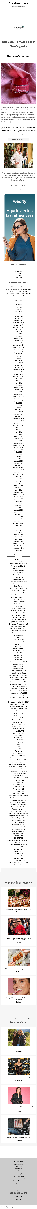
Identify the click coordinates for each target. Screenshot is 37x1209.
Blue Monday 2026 (18, 579)
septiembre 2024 (18, 352)
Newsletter (18, 1196)
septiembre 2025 (18, 327)
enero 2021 (19, 441)
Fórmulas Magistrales (18, 633)
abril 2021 (18, 434)
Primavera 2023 (18, 784)
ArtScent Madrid (18, 570)
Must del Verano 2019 (18, 651)
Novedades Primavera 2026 (18, 700)
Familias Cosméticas (18, 631)
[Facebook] (11, 1193)
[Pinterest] (18, 1193)
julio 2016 (18, 550)
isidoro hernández (9, 128)
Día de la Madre (18, 606)
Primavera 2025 (18, 789)
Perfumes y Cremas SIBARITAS (18, 773)
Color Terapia (18, 586)
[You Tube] (25, 1193)
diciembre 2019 (18, 468)
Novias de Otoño (18, 722)
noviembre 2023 (18, 372)
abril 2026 (18, 312)
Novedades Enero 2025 (18, 677)
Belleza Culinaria (18, 575)
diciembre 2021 (18, 419)
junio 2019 (18, 479)
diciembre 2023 (18, 370)
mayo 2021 (18, 432)
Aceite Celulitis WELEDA (9, 127)
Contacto (18, 1171)
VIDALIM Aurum (27, 131)
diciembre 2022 (18, 394)
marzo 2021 (18, 436)
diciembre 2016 (18, 541)
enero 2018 (19, 514)
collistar (17, 127)
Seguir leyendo (17, 139)
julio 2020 (18, 452)
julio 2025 (18, 329)
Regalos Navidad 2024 (18, 807)
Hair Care (18, 637)
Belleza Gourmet (18, 56)
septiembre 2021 (18, 425)
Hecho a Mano (18, 639)
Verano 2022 (18, 849)
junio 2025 (18, 332)
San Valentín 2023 (18, 829)
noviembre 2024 (18, 347)
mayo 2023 (18, 383)
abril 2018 (18, 508)
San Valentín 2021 (18, 825)
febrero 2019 (18, 488)
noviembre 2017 (18, 519)
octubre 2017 (18, 521)
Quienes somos (18, 1164)
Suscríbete (18, 1199)
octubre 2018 (18, 497)
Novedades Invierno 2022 (18, 684)
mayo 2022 (18, 407)
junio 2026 (18, 307)
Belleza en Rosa (18, 577)
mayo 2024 (18, 358)
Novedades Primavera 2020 (18, 697)
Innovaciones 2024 (18, 642)
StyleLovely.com (18, 3)
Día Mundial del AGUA (18, 619)
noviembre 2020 (18, 445)
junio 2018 (18, 503)
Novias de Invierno (18, 720)
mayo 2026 (18, 309)
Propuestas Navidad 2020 (18, 800)
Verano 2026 (18, 858)
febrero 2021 (18, 439)
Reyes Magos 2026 (18, 820)
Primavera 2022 (18, 782)
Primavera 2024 (18, 787)
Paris (18, 744)
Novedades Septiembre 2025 (18, 702)
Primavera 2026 (18, 791)
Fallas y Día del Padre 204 (18, 628)
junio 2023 (18, 381)
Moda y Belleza (18, 648)
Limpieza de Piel (18, 646)
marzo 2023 (18, 387)
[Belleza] (19, 994)
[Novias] (19, 906)
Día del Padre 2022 (18, 613)
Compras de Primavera (18, 588)
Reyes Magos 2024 (18, 818)
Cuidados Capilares (18, 602)
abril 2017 (18, 532)
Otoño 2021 (18, 738)
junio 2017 (18, 528)
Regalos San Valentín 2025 (18, 816)
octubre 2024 (18, 349)
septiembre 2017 (18, 523)
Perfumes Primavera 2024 (18, 764)
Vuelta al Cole (18, 865)
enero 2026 (19, 318)
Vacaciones (18, 269)
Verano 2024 (18, 854)
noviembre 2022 (18, 396)
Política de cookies (18, 1181)
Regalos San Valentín (18, 811)
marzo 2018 (18, 510)
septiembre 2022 (18, 401)
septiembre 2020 (18, 450)
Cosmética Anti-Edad (18, 590)
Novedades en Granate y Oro (18, 675)
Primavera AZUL (18, 793)
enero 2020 (19, 465)
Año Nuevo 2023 (18, 568)
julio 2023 (18, 378)
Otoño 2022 (18, 740)
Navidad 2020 (18, 653)
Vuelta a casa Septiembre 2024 (18, 862)
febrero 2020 (18, 463)
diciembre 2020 (18, 443)
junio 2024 (18, 356)
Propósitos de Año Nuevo (18, 798)
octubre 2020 (18, 448)
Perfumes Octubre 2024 (18, 760)
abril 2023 (18, 385)
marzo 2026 (18, 314)
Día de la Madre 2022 (18, 608)
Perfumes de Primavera (18, 758)
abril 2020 (18, 459)
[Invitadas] (19, 1134)
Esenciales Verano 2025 (18, 626)
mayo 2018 (18, 505)
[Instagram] (22, 1193)
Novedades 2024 (18, 669)
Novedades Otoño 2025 (18, 693)
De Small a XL (18, 604)
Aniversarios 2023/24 (18, 566)
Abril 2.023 (18, 559)
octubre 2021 (18, 423)
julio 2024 (18, 354)
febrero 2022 (18, 414)
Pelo (18, 746)
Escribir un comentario (18, 135)
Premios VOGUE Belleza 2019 (18, 778)
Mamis (25, 296)
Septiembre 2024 (18, 834)
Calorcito (25, 291)
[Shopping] (19, 1046)
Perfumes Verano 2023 (18, 771)
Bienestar (18, 271)
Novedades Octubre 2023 (18, 689)
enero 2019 (19, 490)
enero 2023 (19, 392)
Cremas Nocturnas (18, 599)
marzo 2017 (18, 535)
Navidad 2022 (18, 657)
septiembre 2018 (18, 499)
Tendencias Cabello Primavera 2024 (18, 840)
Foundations (18, 635)
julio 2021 (18, 428)
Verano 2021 (18, 847)
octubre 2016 (18, 546)
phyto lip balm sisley (11, 130)
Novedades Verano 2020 (18, 706)
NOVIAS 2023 (18, 715)
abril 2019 (18, 483)
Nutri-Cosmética (18, 733)
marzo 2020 (18, 461)
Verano (18, 275)
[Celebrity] (19, 1075)
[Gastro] (19, 966)
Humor (18, 273)
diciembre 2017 (18, 517)
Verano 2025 (18, 856)
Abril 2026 (18, 561)
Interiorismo (18, 644)
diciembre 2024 (18, 345)
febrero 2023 (18, 390)
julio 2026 (18, 305)
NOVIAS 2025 (18, 718)
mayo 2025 (18, 334)
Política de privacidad (19, 1179)
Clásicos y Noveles (18, 584)
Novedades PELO (18, 695)
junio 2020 (18, 454)
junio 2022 (18, 405)
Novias (18, 711)
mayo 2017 (18, 530)
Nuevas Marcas (18, 729)
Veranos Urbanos (19, 860)
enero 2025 (19, 343)
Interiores (18, 278)
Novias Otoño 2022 (18, 724)
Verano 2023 (18, 851)
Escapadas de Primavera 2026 (18, 622)
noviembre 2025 (18, 323)
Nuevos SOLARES (18, 731)
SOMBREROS (18, 838)
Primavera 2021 (18, 780)
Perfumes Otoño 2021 (18, 762)
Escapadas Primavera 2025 (18, 624)
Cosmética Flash (18, 593)
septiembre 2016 (18, 548)
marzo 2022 (18, 412)
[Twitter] (15, 1193)
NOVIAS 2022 (18, 713)
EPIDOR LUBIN (22, 127)
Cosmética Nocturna (18, 597)
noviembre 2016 (18, 543)
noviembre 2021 (18, 421)
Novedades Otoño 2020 (18, 691)
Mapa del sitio (18, 1168)
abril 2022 (18, 410)
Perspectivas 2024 (18, 776)
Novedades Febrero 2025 (18, 682)
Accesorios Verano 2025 (18, 564)
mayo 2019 (18, 481)
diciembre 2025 (18, 320)
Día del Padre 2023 (18, 615)
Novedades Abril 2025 (18, 671)
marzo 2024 (18, 363)
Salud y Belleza (18, 822)
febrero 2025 (18, 340)
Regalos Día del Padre (18, 804)
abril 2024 (18, 361)
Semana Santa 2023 (19, 831)
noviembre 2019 (18, 470)
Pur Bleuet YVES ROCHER (22, 130)
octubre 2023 (18, 374)
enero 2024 (19, 367)
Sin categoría (18, 836)
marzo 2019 (18, 485)
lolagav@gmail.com (18, 185)
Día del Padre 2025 (18, 617)
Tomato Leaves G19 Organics (16, 131)
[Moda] (19, 935)
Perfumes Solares (18, 769)
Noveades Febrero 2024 (18, 662)
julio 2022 (18, 403)
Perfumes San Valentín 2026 (18, 767)
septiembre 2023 (18, 376)
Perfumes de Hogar (18, 755)
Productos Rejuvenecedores (18, 796)
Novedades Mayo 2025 (18, 686)
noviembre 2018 (18, 494)
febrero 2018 (18, 512)
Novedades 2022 (18, 666)
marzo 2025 (18, 338)
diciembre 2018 (18, 492)
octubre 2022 (18, 398)
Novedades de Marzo (18, 673)
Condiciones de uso (18, 1176)
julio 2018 (18, 501)
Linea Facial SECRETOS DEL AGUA (21, 128)
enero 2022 (19, 416)
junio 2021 (18, 430)
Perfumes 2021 (18, 753)
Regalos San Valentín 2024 (18, 813)
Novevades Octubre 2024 (18, 709)
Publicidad (19, 1166)
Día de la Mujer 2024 (18, 611)
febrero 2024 (18, 365)
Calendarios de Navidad (18, 582)
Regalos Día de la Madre (18, 802)
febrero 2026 (18, 316)
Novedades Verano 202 (18, 704)
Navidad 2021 (18, 655)
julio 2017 (18, 526)
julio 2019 (18, 477)
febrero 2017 (18, 537)
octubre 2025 (18, 325)
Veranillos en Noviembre (18, 845)
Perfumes (18, 751)
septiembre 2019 (18, 474)
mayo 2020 (18, 456)
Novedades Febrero (18, 680)
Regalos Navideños (18, 809)
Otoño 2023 (18, 742)
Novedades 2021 (18, 664)
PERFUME (18, 749)
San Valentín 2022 (18, 827)
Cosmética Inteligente (18, 595)
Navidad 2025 (18, 660)
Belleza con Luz (18, 573)
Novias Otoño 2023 (18, 726)
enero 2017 (19, 539)
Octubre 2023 (18, 735)
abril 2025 (18, 336)
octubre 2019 (18, 472)
